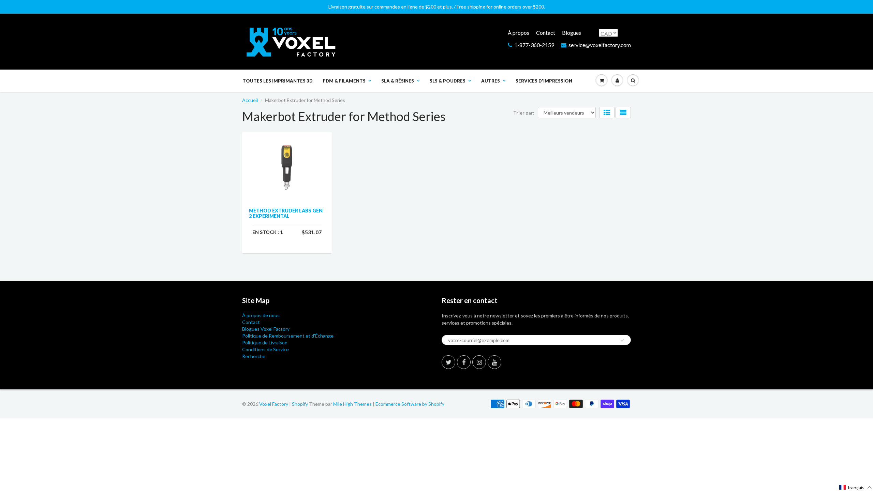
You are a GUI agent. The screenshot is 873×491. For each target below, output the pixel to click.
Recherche (253, 356)
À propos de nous (261, 315)
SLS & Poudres (447, 81)
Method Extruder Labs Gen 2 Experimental (286, 213)
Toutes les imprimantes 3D (277, 81)
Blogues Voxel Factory (266, 329)
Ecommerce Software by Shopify (409, 404)
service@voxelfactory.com (599, 45)
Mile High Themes (352, 404)
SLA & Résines (397, 81)
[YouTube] (494, 362)
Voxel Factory (273, 404)
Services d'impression (544, 81)
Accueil (250, 100)
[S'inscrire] (622, 340)
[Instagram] (479, 362)
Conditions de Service (265, 349)
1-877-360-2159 (534, 45)
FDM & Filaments (344, 81)
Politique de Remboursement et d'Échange (288, 336)
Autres (490, 81)
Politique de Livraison (264, 342)
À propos (518, 32)
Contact (545, 32)
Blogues (571, 32)
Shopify (300, 404)
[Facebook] (464, 362)
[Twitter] (448, 362)
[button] (856, 487)
